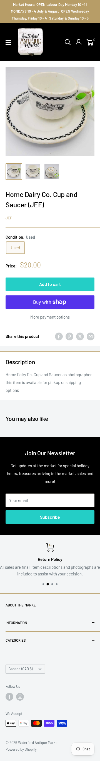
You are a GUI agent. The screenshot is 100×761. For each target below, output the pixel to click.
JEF (9, 217)
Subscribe (50, 517)
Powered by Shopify (21, 749)
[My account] (78, 42)
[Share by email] (90, 336)
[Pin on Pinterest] (69, 336)
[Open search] (68, 42)
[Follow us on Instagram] (20, 697)
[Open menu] (8, 42)
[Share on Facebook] (59, 336)
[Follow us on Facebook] (9, 697)
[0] (89, 42)
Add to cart (50, 284)
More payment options (50, 316)
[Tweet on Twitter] (80, 336)
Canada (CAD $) (20, 669)
